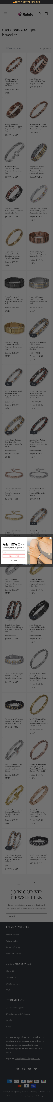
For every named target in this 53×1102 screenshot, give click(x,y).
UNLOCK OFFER (13, 556)
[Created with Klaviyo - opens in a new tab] (26, 564)
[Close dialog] (50, 538)
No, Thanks (14, 560)
